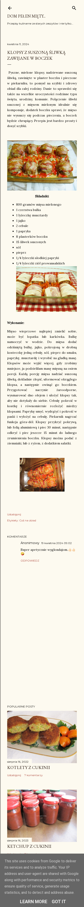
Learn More (33, 901)
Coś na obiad (27, 520)
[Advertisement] (42, 665)
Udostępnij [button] (14, 514)
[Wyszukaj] (74, 7)
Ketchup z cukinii (29, 846)
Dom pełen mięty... (26, 16)
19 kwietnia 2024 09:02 (56, 543)
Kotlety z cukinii (28, 767)
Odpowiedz (30, 560)
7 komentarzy (33, 775)
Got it (59, 901)
